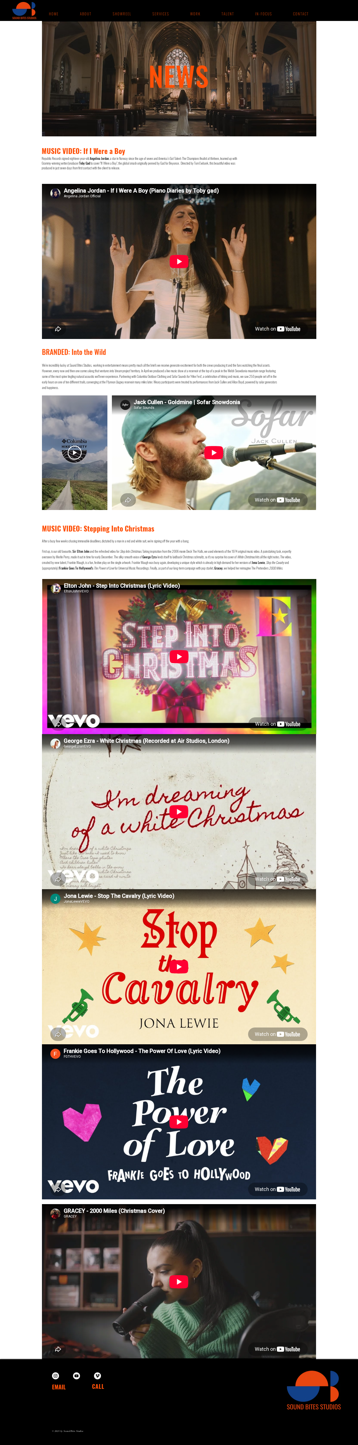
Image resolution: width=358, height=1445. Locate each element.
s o (224, 551)
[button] (195, 14)
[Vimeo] (97, 1375)
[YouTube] (76, 1375)
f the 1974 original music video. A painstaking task (253, 551)
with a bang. (182, 540)
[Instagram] (55, 1375)
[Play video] (75, 453)
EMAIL (59, 1387)
